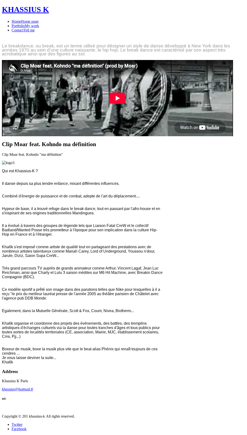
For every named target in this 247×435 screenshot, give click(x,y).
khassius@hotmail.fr (17, 389)
